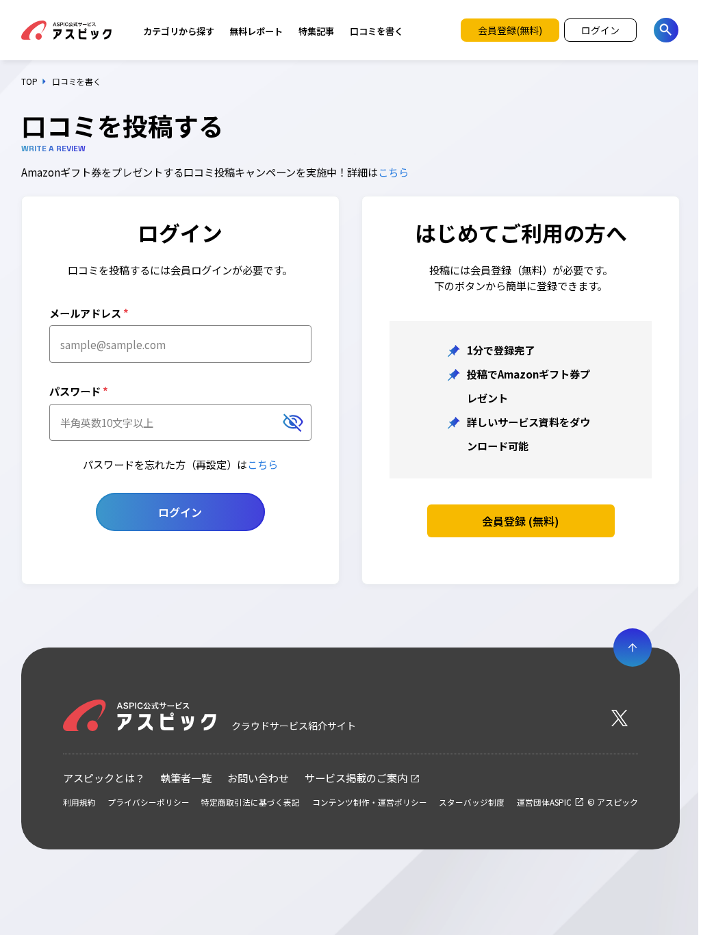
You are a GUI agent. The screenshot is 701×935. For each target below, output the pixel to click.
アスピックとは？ (104, 777)
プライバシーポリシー (148, 802)
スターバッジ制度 (472, 802)
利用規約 (79, 802)
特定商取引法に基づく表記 (250, 802)
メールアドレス (89, 312)
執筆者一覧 (186, 777)
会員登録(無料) (510, 30)
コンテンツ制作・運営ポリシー (369, 802)
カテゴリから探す (178, 31)
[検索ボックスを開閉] (666, 30)
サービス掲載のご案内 (356, 777)
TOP (29, 81)
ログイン (180, 512)
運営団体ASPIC (544, 802)
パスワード (78, 390)
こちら (393, 171)
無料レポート (256, 31)
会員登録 (520, 521)
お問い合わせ (258, 777)
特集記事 (316, 31)
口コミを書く (376, 31)
